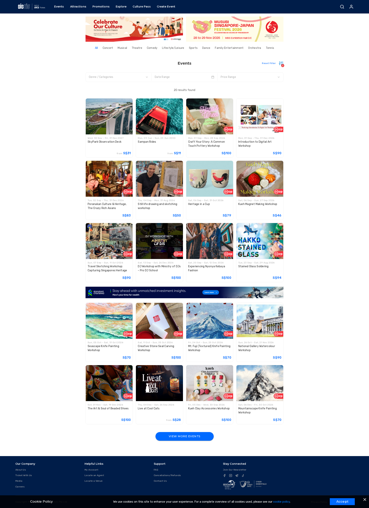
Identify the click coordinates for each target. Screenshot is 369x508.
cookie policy (281, 501)
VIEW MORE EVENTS (184, 436)
